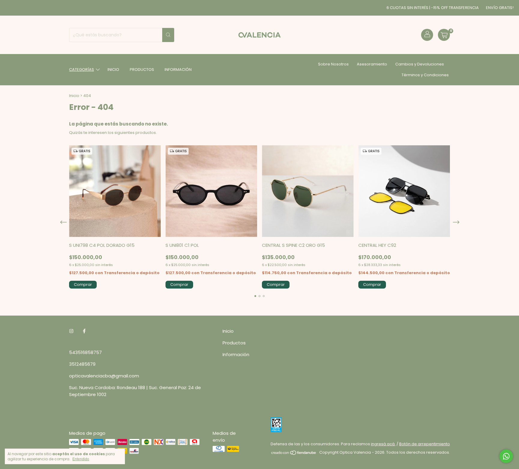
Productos (142, 69)
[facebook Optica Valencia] (84, 331)
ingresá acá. (383, 444)
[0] (444, 35)
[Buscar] (168, 35)
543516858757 (85, 352)
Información (178, 69)
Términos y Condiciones (425, 75)
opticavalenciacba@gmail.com (104, 376)
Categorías (81, 69)
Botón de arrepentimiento (424, 444)
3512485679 (82, 364)
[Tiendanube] (294, 454)
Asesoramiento (372, 64)
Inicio (113, 69)
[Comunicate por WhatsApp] (506, 456)
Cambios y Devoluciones (419, 64)
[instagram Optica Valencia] (71, 331)
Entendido (80, 459)
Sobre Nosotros (333, 64)
